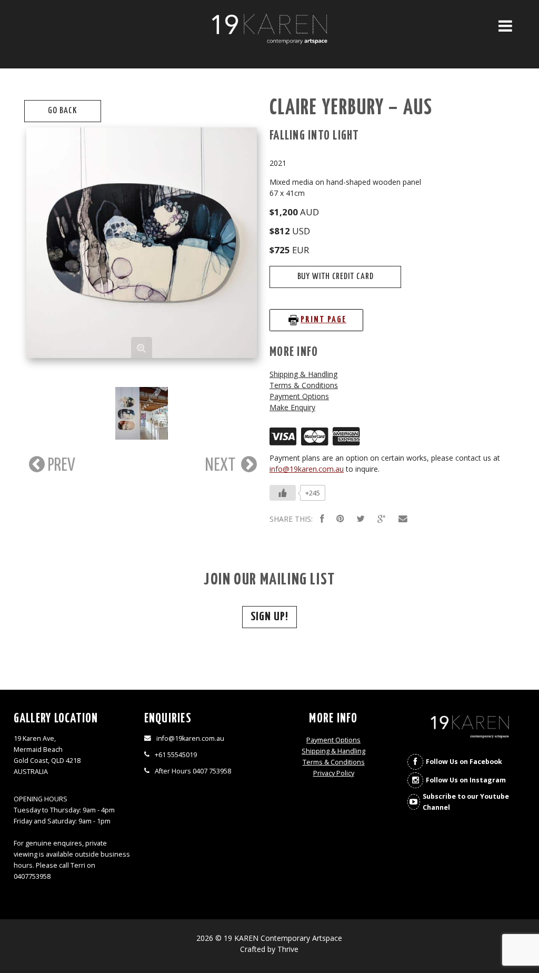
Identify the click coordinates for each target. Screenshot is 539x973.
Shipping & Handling (303, 374)
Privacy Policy (333, 773)
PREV (60, 465)
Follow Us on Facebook (464, 761)
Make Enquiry (292, 407)
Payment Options (299, 396)
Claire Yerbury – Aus (351, 108)
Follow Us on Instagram (466, 780)
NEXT (221, 465)
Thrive (287, 949)
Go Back (62, 110)
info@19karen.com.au (307, 469)
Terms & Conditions (304, 385)
